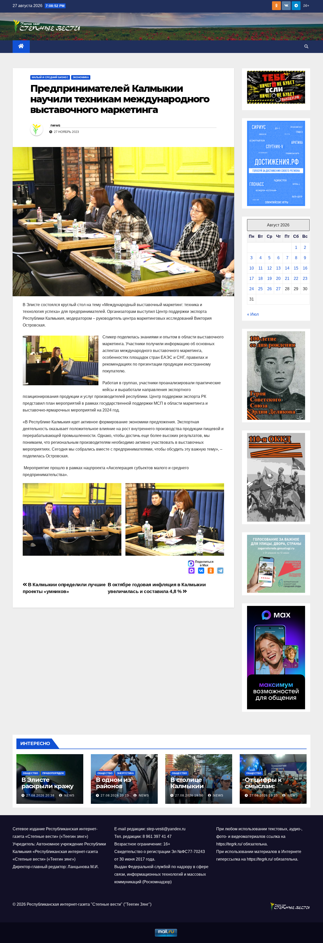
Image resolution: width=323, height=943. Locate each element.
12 (269, 268)
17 (251, 278)
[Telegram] (220, 571)
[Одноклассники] (210, 571)
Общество (30, 773)
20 (278, 278)
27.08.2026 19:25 (264, 795)
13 (278, 268)
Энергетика (125, 773)
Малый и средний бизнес (50, 77)
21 (287, 278)
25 (260, 289)
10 (251, 268)
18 (260, 278)
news (55, 125)
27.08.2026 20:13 (115, 795)
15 (296, 268)
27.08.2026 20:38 (40, 795)
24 (251, 289)
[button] (306, 46)
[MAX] (191, 571)
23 (305, 278)
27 (278, 289)
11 (260, 268)
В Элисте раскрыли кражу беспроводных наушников (47, 789)
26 (269, 289)
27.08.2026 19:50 (189, 795)
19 (269, 278)
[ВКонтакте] (201, 571)
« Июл (253, 314)
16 (305, 268)
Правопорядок (53, 773)
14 (287, 268)
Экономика (81, 77)
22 (296, 278)
